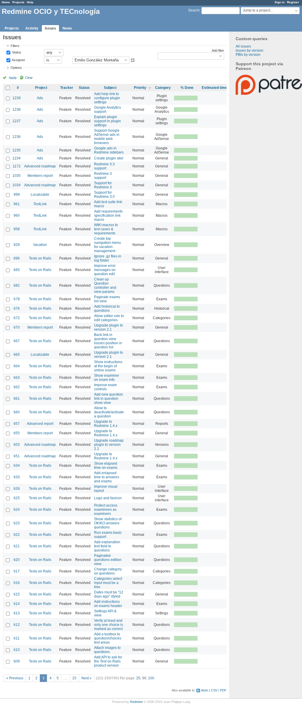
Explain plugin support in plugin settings (107, 121)
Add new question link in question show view (108, 398)
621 (17, 546)
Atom (204, 690)
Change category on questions (108, 571)
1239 (16, 98)
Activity (31, 28)
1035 (16, 176)
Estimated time (214, 88)
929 (17, 245)
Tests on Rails (40, 258)
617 (17, 571)
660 (17, 412)
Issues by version (249, 50)
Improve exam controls (105, 387)
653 (17, 445)
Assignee (18, 59)
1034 (16, 185)
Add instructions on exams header (108, 604)
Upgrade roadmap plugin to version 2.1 (109, 444)
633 (17, 477)
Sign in (280, 2)
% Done (186, 88)
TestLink (40, 204)
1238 (16, 109)
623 (17, 523)
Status (16, 52)
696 (17, 258)
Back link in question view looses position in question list (108, 341)
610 (17, 650)
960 (17, 215)
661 (17, 398)
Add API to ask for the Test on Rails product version (108, 661)
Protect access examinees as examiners (105, 509)
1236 (16, 137)
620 (17, 560)
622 (17, 535)
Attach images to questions (107, 650)
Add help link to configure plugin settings (107, 98)
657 (17, 424)
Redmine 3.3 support (104, 166)
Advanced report (40, 424)
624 (17, 509)
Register (293, 2)
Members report (40, 176)
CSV (214, 690)
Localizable (40, 194)
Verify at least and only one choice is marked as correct (108, 624)
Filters (15, 46)
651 (17, 456)
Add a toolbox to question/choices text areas (107, 638)
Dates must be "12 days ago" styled (108, 594)
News (67, 28)
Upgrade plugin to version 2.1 (108, 327)
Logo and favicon (108, 498)
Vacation (40, 245)
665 (17, 354)
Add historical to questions (107, 308)
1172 (17, 166)
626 (17, 489)
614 (17, 604)
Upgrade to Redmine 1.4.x (105, 424)
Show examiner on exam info (106, 377)
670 (17, 327)
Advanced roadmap (40, 166)
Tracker (66, 88)
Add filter (218, 50)
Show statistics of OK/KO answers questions (108, 523)
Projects (18, 2)
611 (16, 638)
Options (16, 67)
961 (17, 204)
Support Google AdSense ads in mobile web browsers (106, 136)
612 (17, 625)
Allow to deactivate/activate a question (109, 412)
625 (17, 498)
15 (74, 678)
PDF (223, 690)
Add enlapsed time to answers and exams (106, 477)
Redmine (136, 702)
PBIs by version (248, 55)
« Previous (14, 678)
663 (17, 378)
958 (17, 229)
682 (17, 285)
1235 (16, 150)
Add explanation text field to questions (107, 546)
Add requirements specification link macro (108, 215)
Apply (13, 77)
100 (151, 678)
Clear (29, 77)
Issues (50, 28)
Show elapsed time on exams (105, 465)
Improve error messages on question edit (105, 270)
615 (17, 594)
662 (17, 387)
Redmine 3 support (103, 176)
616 (17, 583)
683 (17, 270)
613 (17, 613)
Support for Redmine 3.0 (104, 194)
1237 (16, 121)
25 (138, 678)
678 (17, 299)
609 (17, 661)
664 (17, 366)
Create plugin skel (108, 158)
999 (17, 194)
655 (17, 433)
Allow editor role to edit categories (109, 318)
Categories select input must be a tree (108, 583)
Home (6, 2)
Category (163, 88)
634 (17, 466)
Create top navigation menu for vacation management (107, 244)
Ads (40, 98)
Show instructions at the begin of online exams (108, 366)
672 (17, 318)
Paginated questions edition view (108, 560)
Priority (140, 88)
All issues (243, 46)
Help (30, 2)
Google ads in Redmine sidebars (109, 150)
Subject (110, 88)
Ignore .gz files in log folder (107, 258)
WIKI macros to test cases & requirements (106, 229)
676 (17, 308)
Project (41, 88)
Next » (86, 678)
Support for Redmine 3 (103, 185)
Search (194, 10)
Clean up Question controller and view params (105, 285)
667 (17, 341)
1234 (16, 158)
